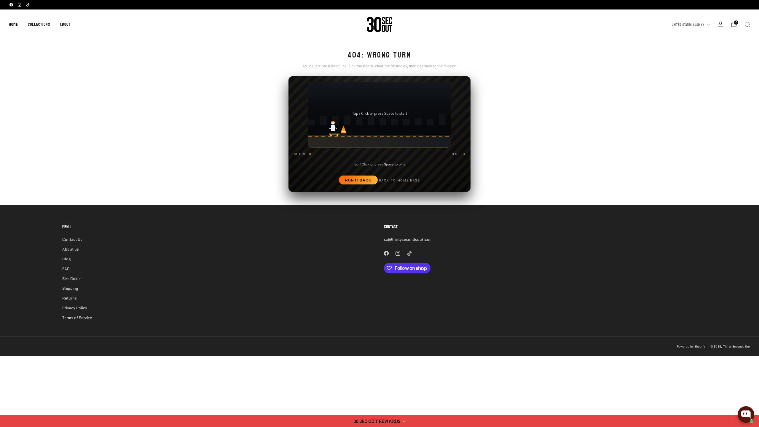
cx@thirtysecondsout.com (408, 239)
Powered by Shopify (691, 346)
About (65, 24)
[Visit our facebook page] (11, 5)
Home (13, 24)
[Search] (747, 24)
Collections (39, 24)
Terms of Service (77, 318)
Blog (66, 259)
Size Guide (71, 278)
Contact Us (72, 239)
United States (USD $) (688, 25)
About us (70, 249)
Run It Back (358, 180)
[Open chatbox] (746, 414)
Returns (69, 298)
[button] (379, 421)
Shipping (70, 288)
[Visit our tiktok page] (28, 5)
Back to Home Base (399, 180)
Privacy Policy (74, 308)
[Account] (720, 24)
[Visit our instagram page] (19, 5)
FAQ (66, 269)
